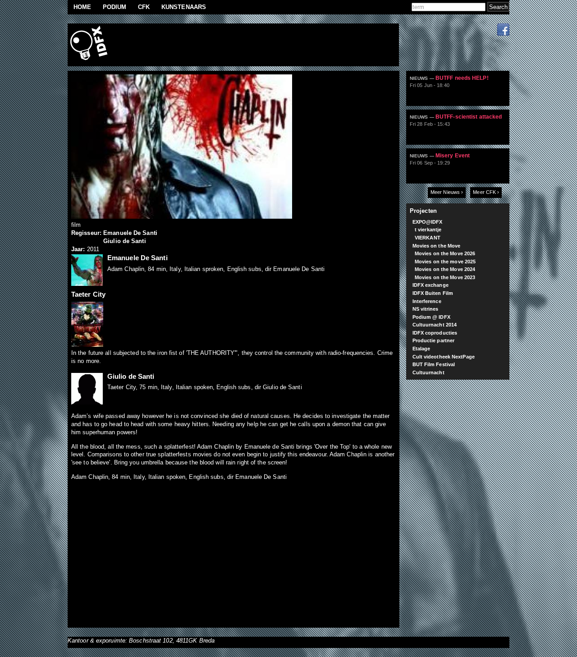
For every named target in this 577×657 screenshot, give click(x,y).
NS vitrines (425, 309)
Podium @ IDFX (431, 317)
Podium (115, 7)
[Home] (90, 44)
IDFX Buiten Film (432, 293)
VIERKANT (427, 237)
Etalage (421, 348)
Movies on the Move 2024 (445, 269)
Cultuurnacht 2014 (434, 324)
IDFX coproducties (435, 332)
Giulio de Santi (124, 241)
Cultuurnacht (428, 372)
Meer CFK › (486, 192)
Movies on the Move (436, 245)
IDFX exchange (430, 285)
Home (82, 7)
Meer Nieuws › (446, 192)
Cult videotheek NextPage (443, 356)
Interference (426, 301)
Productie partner (433, 340)
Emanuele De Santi (130, 233)
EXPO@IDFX (427, 222)
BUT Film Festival (433, 364)
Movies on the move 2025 (445, 261)
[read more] (461, 92)
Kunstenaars (183, 7)
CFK (144, 7)
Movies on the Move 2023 (445, 277)
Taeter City (88, 294)
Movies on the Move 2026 (445, 253)
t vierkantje (428, 229)
